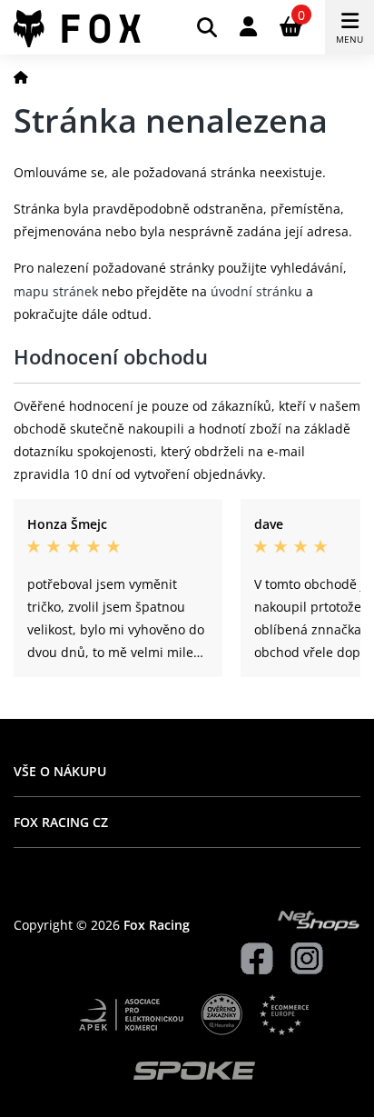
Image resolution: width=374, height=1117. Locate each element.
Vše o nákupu (60, 771)
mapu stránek (56, 291)
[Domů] (21, 76)
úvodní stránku (256, 291)
